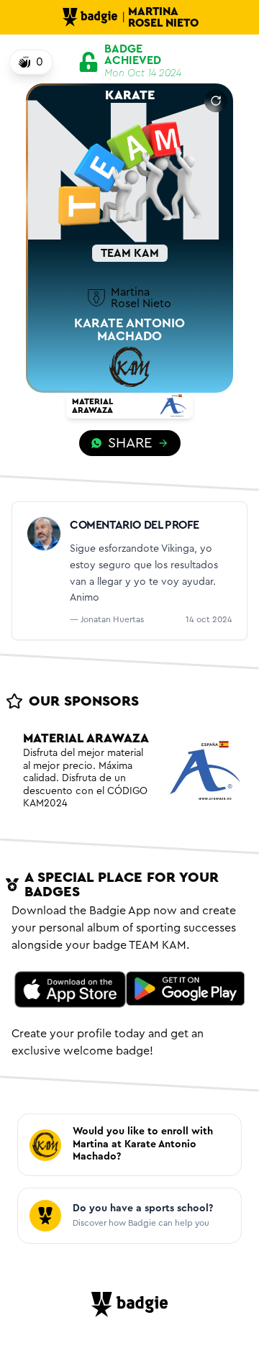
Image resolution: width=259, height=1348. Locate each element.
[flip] (215, 100)
